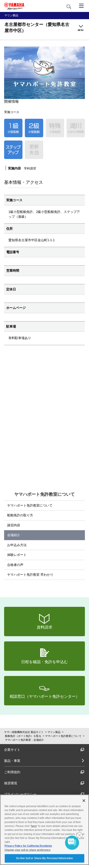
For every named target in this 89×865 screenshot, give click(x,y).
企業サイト (12, 749)
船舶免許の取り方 (20, 515)
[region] (44, 830)
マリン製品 (54, 732)
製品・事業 (12, 761)
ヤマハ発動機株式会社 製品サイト (24, 732)
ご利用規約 (12, 772)
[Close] (84, 800)
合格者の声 (15, 565)
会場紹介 (13, 535)
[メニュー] (81, 5)
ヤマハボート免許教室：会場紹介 (24, 739)
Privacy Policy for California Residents (28, 845)
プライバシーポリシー (20, 794)
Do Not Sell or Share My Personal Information (44, 858)
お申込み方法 (17, 545)
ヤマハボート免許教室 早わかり (30, 574)
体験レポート (17, 555)
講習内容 (13, 525)
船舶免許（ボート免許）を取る (23, 736)
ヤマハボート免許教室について (29, 505)
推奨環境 (10, 783)
